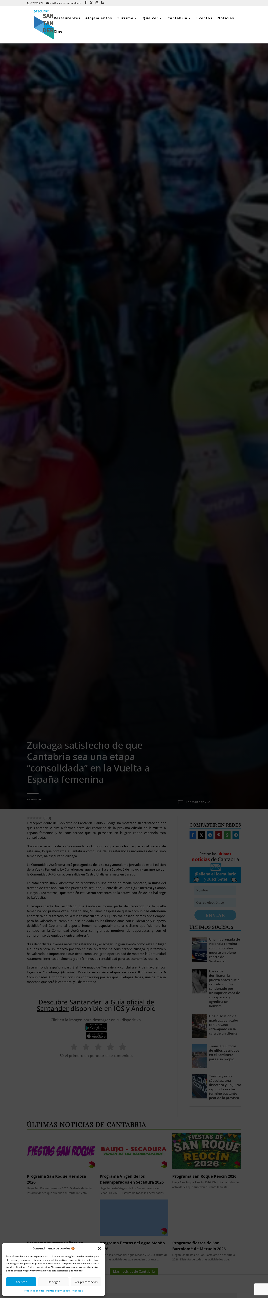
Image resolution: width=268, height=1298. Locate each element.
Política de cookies (34, 1290)
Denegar (54, 1282)
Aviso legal (77, 1290)
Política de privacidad (58, 1290)
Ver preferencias (86, 1282)
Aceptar (21, 1282)
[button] (99, 1248)
